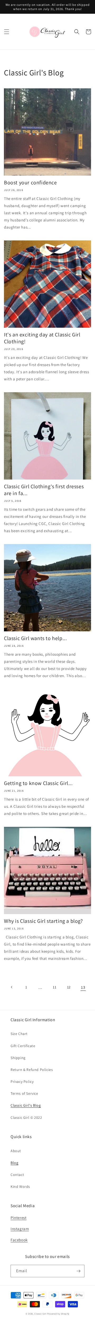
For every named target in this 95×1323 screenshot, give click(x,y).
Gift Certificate (23, 1045)
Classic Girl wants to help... (35, 638)
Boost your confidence (30, 182)
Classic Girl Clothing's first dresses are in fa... (44, 490)
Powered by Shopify (58, 1313)
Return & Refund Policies (32, 1069)
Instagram (20, 1228)
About (16, 1150)
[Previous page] (12, 987)
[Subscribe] (78, 1271)
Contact (17, 1174)
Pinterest (18, 1217)
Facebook (19, 1239)
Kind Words (20, 1186)
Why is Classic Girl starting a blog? (43, 921)
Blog (14, 1162)
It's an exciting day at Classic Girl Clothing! (42, 338)
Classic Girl (40, 1313)
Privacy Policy (22, 1081)
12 (69, 987)
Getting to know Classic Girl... (38, 783)
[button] (6, 32)
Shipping (18, 1057)
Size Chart (19, 1033)
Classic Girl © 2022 (26, 1117)
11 (54, 987)
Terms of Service (24, 1093)
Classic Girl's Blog (26, 1105)
